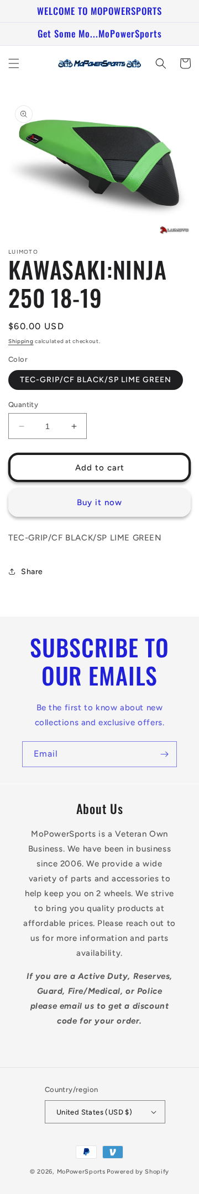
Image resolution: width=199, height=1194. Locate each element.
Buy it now (99, 502)
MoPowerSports (81, 1171)
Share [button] (32, 571)
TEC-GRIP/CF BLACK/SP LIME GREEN (95, 379)
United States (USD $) (94, 1112)
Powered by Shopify (138, 1171)
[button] (14, 63)
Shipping (21, 341)
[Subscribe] (164, 754)
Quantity (23, 404)
